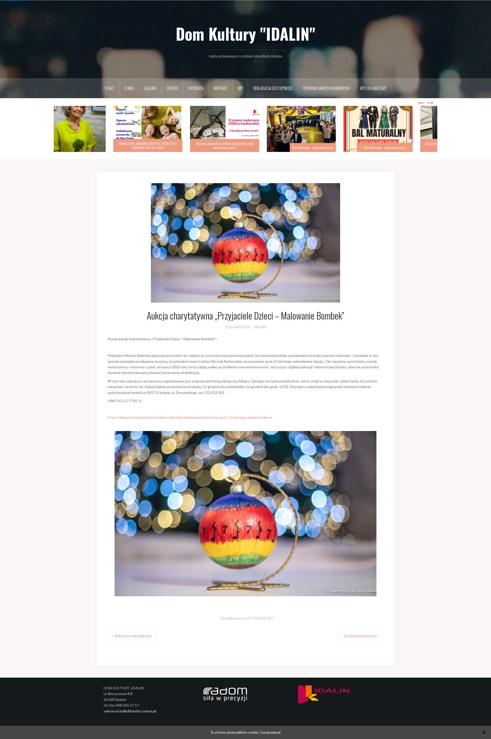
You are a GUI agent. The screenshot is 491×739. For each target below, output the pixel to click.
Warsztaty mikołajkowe (132, 636)
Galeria (150, 88)
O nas (129, 88)
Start (110, 88)
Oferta (172, 88)
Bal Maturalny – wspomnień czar (333, 147)
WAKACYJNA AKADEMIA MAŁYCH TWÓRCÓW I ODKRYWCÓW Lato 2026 (169, 145)
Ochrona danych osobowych (326, 88)
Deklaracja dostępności (273, 88)
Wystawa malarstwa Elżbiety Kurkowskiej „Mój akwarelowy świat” (245, 145)
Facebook (195, 88)
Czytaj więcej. (270, 732)
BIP (240, 88)
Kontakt (220, 88)
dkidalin (260, 327)
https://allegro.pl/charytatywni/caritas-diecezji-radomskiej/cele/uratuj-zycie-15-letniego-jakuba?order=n (190, 417)
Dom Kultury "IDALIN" (245, 33)
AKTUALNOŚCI (261, 618)
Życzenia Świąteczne (360, 636)
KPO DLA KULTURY (373, 88)
